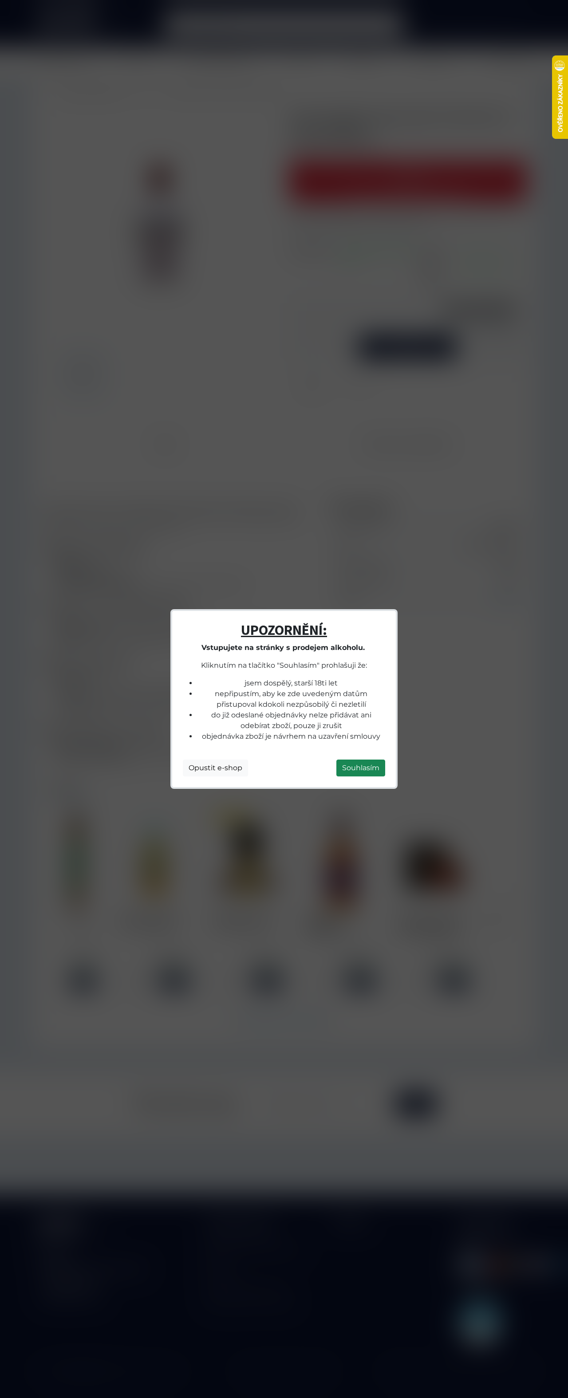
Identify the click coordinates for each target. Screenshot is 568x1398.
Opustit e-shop (215, 768)
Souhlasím (360, 768)
